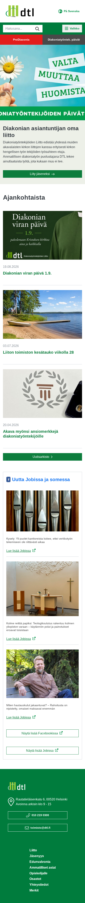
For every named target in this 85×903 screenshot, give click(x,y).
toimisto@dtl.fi (40, 827)
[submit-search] (37, 28)
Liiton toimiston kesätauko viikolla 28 (38, 352)
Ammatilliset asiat (42, 867)
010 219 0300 (40, 815)
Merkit (34, 890)
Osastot (35, 879)
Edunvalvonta (39, 861)
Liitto (33, 850)
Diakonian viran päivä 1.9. (27, 273)
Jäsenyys (36, 856)
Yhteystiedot (38, 884)
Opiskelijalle (38, 873)
